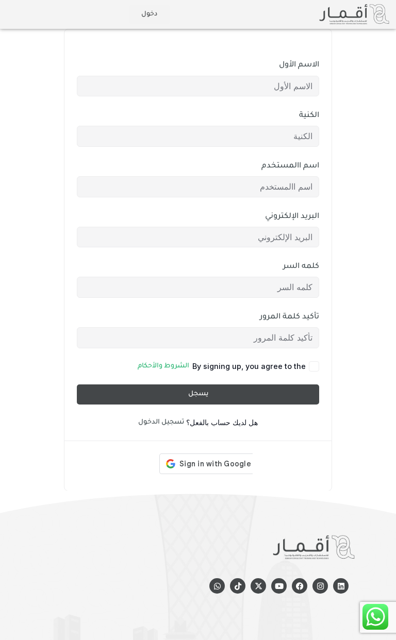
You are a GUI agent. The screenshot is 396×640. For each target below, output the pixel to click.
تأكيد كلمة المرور (289, 317)
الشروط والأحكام (163, 366)
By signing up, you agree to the (222, 366)
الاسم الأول (299, 65)
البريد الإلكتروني (292, 216)
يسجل (198, 394)
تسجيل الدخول (161, 422)
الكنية (309, 115)
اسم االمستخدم (290, 166)
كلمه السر (301, 266)
